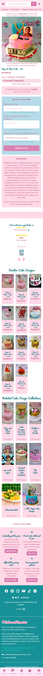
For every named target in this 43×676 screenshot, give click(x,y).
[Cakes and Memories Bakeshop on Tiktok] (29, 591)
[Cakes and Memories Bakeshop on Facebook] (6, 591)
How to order (11, 580)
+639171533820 (9, 658)
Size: (13, 77)
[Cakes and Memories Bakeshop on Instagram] (18, 591)
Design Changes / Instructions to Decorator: (17, 117)
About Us (32, 553)
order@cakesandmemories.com (16, 654)
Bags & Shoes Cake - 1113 (31, 9)
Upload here (11, 551)
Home (5, 9)
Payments (31, 580)
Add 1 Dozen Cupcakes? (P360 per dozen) (21, 133)
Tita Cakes (15, 9)
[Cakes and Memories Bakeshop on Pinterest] (12, 591)
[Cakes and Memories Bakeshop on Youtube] (23, 591)
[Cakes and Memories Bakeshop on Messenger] (35, 591)
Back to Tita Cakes (21, 524)
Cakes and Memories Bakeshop (27, 667)
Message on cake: (11, 104)
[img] (21, 227)
